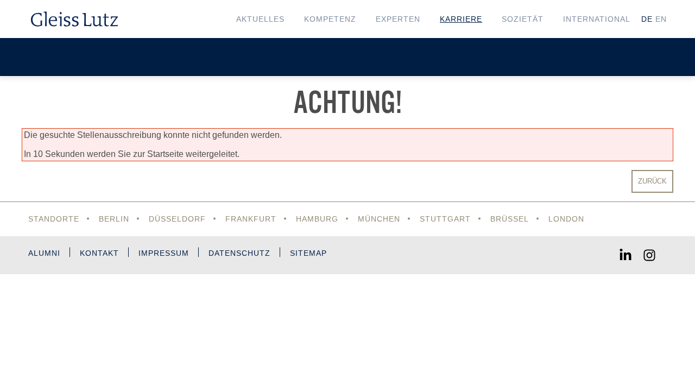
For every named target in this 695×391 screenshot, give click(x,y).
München (379, 219)
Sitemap (308, 253)
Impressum (163, 253)
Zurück (652, 181)
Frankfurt (250, 219)
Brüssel (509, 219)
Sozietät (523, 19)
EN (661, 19)
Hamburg (317, 219)
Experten (398, 19)
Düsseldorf (177, 219)
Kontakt (99, 253)
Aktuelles (260, 19)
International (596, 19)
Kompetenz (330, 19)
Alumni (44, 253)
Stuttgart (445, 219)
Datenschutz (239, 253)
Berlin (114, 219)
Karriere (461, 19)
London (566, 219)
